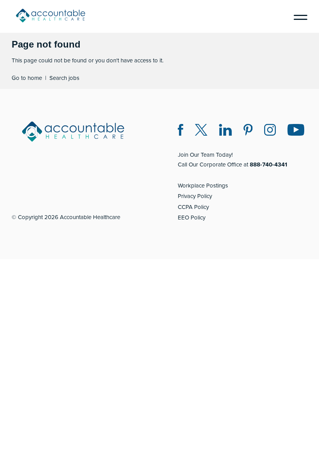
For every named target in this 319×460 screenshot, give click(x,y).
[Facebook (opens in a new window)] (180, 131)
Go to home (27, 78)
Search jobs (64, 78)
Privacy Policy (195, 196)
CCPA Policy (193, 207)
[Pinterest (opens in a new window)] (248, 131)
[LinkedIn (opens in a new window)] (225, 131)
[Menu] (297, 16)
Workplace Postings (203, 185)
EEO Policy (191, 217)
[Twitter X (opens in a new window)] (201, 131)
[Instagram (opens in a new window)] (270, 131)
